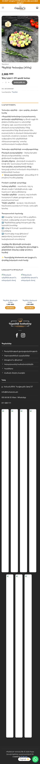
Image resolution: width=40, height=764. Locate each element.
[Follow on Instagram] (23, 335)
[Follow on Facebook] (17, 335)
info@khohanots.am (10, 392)
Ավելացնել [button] (10, 307)
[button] (3, 7)
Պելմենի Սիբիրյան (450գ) (29, 301)
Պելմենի (5, 64)
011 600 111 (6, 403)
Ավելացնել (19, 82)
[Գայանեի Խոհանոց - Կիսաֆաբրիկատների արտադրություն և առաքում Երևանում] (20, 7)
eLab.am (24, 757)
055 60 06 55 (7, 397)
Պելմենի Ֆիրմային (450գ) (10, 301)
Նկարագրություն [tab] (9, 105)
